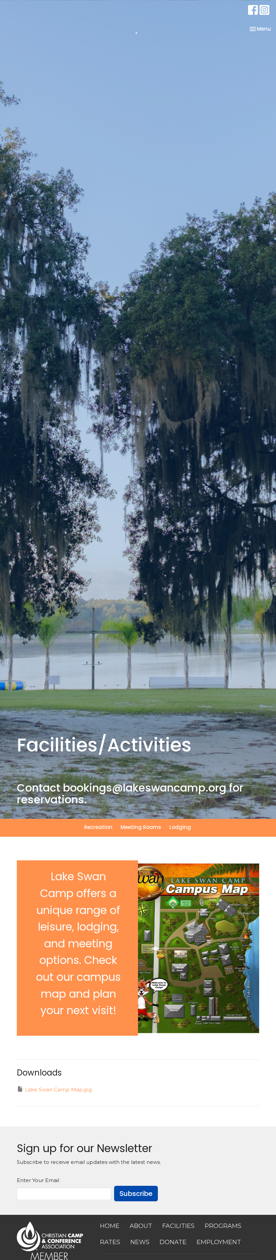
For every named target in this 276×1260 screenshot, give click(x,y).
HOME (109, 1226)
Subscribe (135, 1193)
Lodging (180, 827)
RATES (110, 1242)
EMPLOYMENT (219, 1242)
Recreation (98, 827)
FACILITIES (178, 1226)
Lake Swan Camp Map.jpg (58, 1089)
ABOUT (141, 1226)
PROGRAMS (223, 1226)
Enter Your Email (38, 1180)
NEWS (139, 1242)
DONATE (173, 1242)
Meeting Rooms (140, 827)
